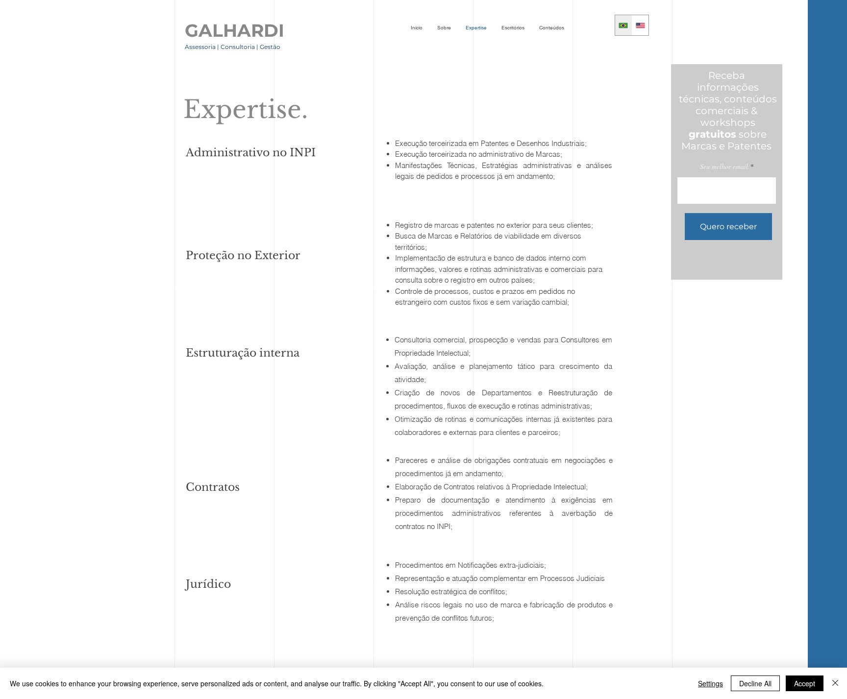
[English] (640, 25)
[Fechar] (835, 683)
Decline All (755, 683)
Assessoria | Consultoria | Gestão (233, 46)
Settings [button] (710, 683)
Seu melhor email (724, 166)
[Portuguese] (623, 25)
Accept (804, 683)
